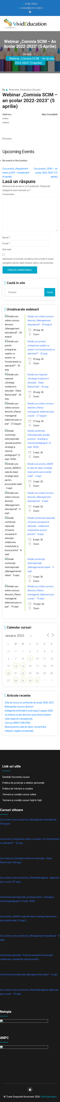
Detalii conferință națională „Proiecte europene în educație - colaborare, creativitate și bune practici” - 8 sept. (41, 526)
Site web (6, 249)
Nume (6, 237)
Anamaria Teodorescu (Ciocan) (24, 89)
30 (30, 680)
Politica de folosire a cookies (17, 788)
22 (23, 673)
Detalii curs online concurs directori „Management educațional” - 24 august (41, 320)
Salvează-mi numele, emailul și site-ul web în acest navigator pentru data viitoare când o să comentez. (28, 261)
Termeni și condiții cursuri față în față (22, 800)
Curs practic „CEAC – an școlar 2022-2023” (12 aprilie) (46, 172)
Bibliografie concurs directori (19, 706)
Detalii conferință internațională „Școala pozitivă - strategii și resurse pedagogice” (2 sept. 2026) (39, 439)
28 (15, 680)
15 (23, 666)
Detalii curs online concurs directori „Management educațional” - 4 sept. (41, 497)
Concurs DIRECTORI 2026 (17, 722)
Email (6, 243)
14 (15, 666)
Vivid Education (48, 1096)
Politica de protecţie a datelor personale (23, 782)
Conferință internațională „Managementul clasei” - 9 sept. (29, 974)
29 (23, 680)
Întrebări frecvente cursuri (16, 777)
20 (8, 673)
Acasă (27, 54)
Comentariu (8, 194)
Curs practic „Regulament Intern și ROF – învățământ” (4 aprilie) (16, 172)
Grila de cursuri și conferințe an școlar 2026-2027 (29, 702)
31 (37, 680)
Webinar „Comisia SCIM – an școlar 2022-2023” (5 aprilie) (31, 61)
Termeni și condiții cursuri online (19, 794)
